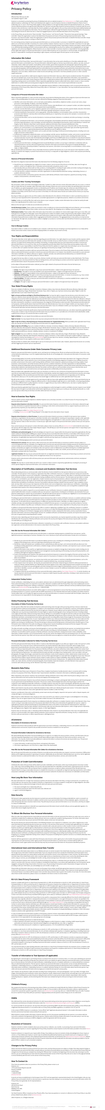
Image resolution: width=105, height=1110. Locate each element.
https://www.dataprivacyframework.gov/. (80, 894)
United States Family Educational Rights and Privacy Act (60, 1003)
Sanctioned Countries (87, 1106)
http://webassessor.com (69, 21)
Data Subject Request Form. (69, 571)
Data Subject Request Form (34, 410)
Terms (78, 1106)
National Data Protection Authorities (76, 1036)
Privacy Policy (72, 1106)
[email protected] (25, 934)
